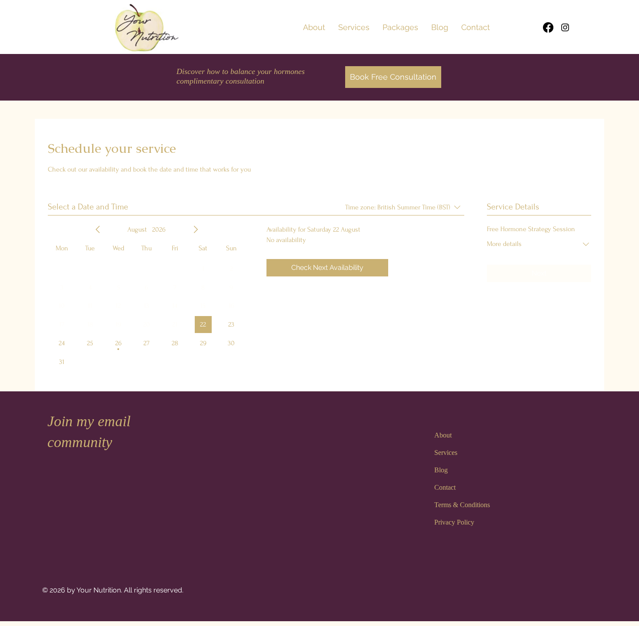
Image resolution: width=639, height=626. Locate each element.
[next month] (195, 229)
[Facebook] (548, 27)
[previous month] (98, 229)
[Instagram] (565, 27)
